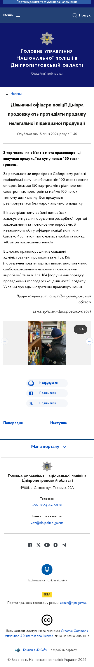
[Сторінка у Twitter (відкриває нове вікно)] (38, 545)
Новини (16, 94)
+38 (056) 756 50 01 (47, 505)
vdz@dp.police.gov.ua (47, 523)
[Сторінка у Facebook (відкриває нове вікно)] (30, 545)
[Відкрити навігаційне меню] (18, 15)
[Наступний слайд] (89, 341)
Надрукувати (48, 383)
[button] (47, 446)
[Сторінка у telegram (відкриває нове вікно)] (64, 545)
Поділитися (47, 393)
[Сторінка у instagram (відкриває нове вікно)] (55, 545)
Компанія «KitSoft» (35, 650)
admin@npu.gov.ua (73, 603)
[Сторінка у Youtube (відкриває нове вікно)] (47, 545)
